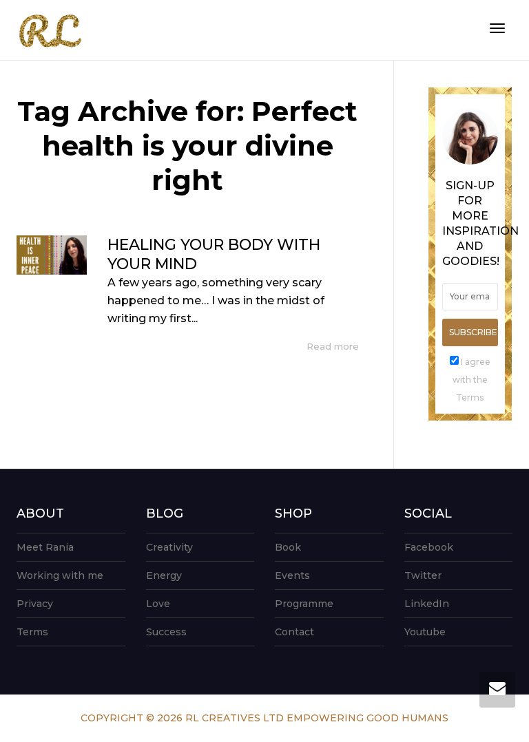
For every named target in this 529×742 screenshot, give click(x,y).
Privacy (35, 603)
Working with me (60, 575)
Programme (304, 603)
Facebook (428, 547)
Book (288, 547)
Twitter (423, 575)
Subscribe (473, 332)
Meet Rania (45, 547)
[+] (52, 255)
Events (292, 575)
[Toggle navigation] (497, 28)
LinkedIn (426, 603)
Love (158, 603)
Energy (164, 575)
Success (166, 632)
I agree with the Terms (471, 380)
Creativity (169, 547)
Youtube (425, 632)
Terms (32, 632)
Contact (294, 632)
